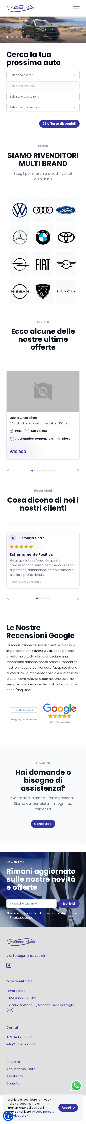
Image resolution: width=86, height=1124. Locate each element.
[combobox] (43, 75)
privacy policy (23, 917)
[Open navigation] (76, 8)
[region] (43, 421)
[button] (8, 1116)
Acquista (13, 1062)
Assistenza (14, 1076)
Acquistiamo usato (20, 1069)
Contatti (13, 1083)
